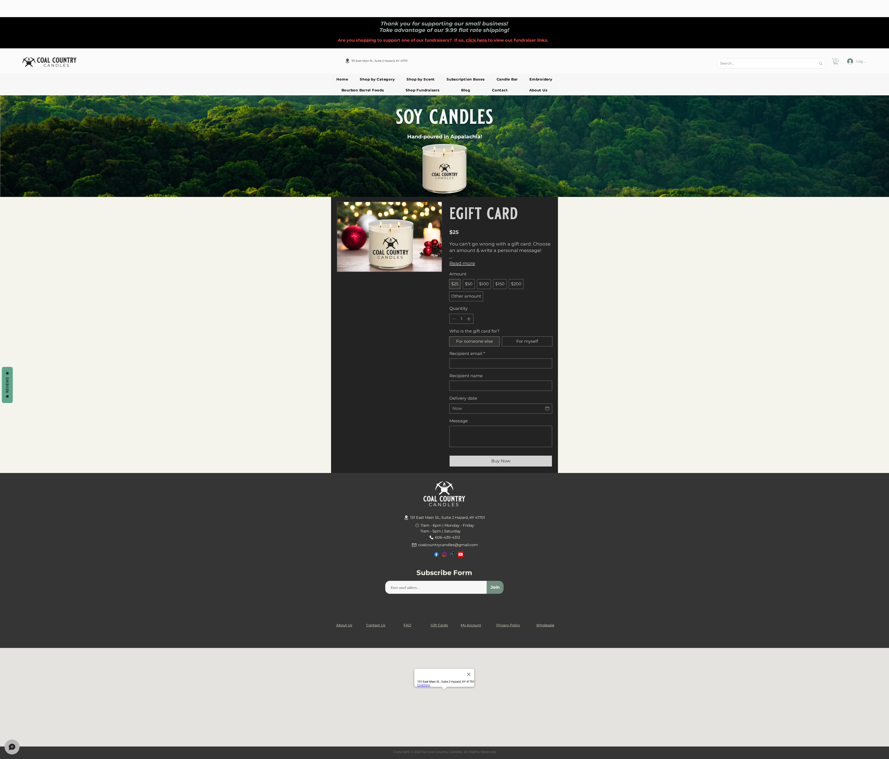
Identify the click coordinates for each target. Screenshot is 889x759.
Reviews (7, 385)
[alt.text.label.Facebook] (436, 554)
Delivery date (463, 398)
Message (458, 420)
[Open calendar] (547, 408)
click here (476, 40)
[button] (836, 61)
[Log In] (850, 61)
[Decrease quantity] (453, 319)
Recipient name (466, 375)
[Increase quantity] (469, 319)
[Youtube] (460, 554)
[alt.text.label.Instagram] (444, 554)
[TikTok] (452, 554)
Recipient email (467, 353)
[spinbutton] (461, 319)
